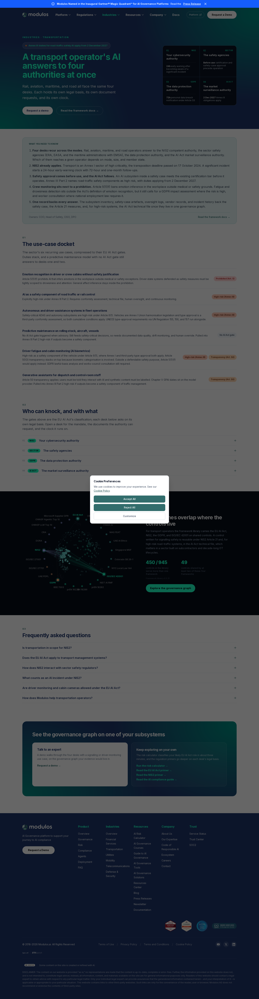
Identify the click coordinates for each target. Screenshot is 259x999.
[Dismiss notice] (205, 3)
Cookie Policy (102, 490)
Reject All (129, 507)
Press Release (192, 3)
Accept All (130, 498)
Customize (129, 516)
